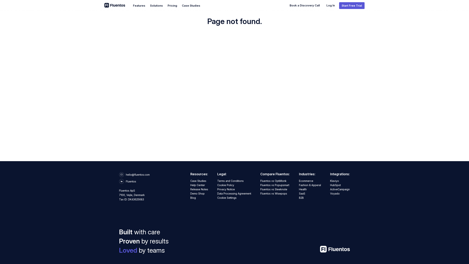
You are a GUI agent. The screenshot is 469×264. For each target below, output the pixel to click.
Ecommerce (306, 180)
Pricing (172, 5)
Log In (330, 5)
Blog (193, 197)
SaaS (302, 193)
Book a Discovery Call (305, 5)
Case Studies (191, 5)
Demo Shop (197, 193)
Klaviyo (334, 180)
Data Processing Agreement (234, 193)
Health (303, 189)
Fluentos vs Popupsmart (274, 185)
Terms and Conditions (230, 180)
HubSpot (335, 185)
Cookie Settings (227, 197)
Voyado (335, 193)
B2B (301, 197)
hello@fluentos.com (138, 174)
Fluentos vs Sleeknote (273, 189)
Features (139, 5)
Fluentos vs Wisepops (273, 193)
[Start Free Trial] (352, 5)
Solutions (156, 5)
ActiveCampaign (340, 189)
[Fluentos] (114, 5)
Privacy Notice (226, 189)
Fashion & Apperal (310, 185)
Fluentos (131, 181)
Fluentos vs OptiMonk (273, 180)
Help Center (197, 185)
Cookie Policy (225, 185)
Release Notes (199, 189)
